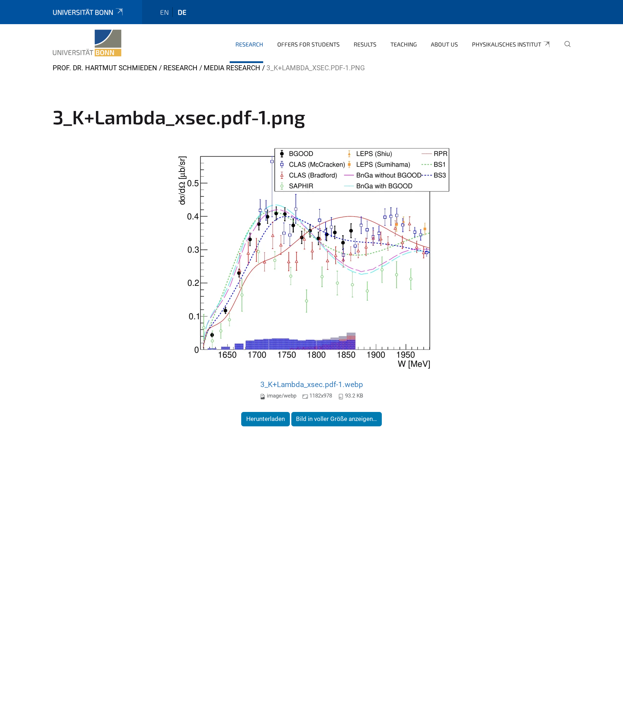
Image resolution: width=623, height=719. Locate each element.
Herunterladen (265, 418)
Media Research (232, 68)
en (164, 12)
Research (249, 44)
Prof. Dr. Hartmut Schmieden (105, 68)
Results (365, 44)
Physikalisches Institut (506, 44)
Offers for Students (308, 44)
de (182, 12)
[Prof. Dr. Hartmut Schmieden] (87, 43)
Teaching (403, 44)
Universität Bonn (83, 12)
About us (444, 44)
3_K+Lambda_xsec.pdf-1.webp (311, 384)
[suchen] (564, 49)
